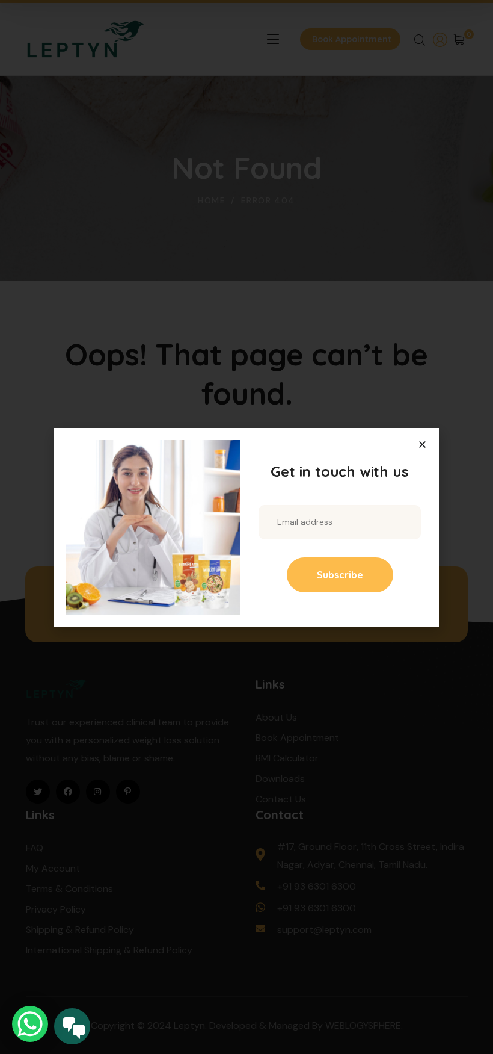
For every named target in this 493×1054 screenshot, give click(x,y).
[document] (246, 527)
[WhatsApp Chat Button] (30, 1024)
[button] (422, 444)
